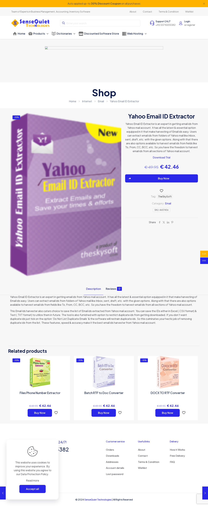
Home (72, 101)
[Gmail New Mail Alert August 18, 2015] (3, 493)
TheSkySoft (165, 196)
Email (101, 101)
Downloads (112, 455)
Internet (87, 101)
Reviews (113, 288)
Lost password (114, 473)
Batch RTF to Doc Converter (104, 393)
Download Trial (161, 157)
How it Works (177, 449)
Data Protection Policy (34, 474)
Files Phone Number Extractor (40, 393)
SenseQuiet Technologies (97, 499)
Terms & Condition (148, 461)
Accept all (32, 489)
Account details (115, 467)
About (141, 449)
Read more (32, 480)
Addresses (112, 461)
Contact (143, 455)
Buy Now (40, 412)
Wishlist (142, 467)
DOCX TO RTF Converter (168, 393)
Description (93, 288)
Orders (110, 449)
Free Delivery (177, 455)
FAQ (172, 461)
